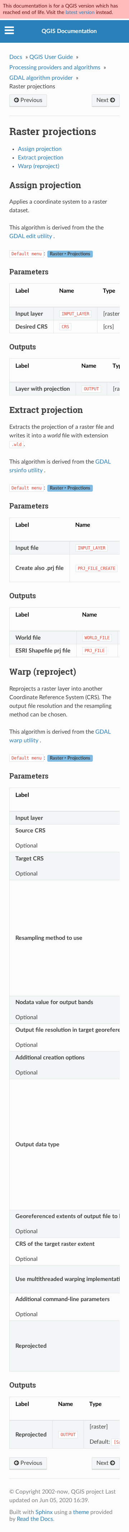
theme (81, 1512)
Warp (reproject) (38, 166)
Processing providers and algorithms (54, 67)
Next (103, 100)
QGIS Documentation (69, 31)
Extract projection (40, 158)
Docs (15, 57)
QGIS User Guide (51, 57)
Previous (30, 100)
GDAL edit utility (30, 236)
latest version (80, 12)
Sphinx (44, 1512)
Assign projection (40, 149)
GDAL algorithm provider (41, 78)
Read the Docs (35, 1519)
